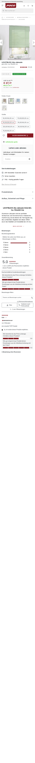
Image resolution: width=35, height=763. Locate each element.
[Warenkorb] (32, 5)
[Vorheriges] (1, 42)
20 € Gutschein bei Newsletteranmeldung (12, 1)
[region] (17, 42)
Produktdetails (7, 192)
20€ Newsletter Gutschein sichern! (16, 173)
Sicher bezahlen (10, 176)
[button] (9, 305)
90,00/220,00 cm (8, 122)
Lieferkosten (16, 87)
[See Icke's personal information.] (6, 317)
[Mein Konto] (24, 5)
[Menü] (2, 5)
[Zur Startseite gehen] (10, 5)
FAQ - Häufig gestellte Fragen (14, 179)
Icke (3, 317)
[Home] (2, 17)
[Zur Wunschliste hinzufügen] (4, 135)
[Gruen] (11, 101)
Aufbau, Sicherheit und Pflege (13, 198)
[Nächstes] (33, 42)
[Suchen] (3, 10)
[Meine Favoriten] (28, 5)
